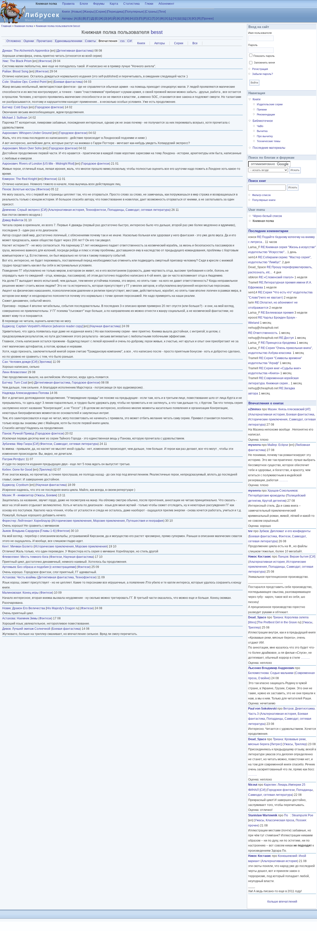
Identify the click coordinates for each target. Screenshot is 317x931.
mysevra (254, 445)
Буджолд (8, 326)
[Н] (131, 18)
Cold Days (21, 107)
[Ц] (170, 18)
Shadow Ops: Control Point (28, 82)
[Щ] (184, 18)
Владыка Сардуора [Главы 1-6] (33, 531)
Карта (114, 3)
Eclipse (283, 445)
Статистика (131, 3)
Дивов (6, 628)
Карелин (270, 784)
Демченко (9, 210)
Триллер (46, 469)
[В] (84, 18)
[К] (118, 18)
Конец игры (31, 592)
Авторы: (67, 18)
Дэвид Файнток (12, 220)
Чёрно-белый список (267, 216)
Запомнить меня (264, 62)
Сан (5, 362)
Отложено (13, 41)
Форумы (99, 3)
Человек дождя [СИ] (23, 362)
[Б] (80, 18)
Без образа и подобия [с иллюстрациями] (46, 567)
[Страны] (151, 11)
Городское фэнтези (49, 107)
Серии (178, 43)
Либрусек (42, 14)
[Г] (88, 18)
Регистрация (260, 68)
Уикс (5, 61)
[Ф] (162, 18)
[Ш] (179, 18)
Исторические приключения (72, 520)
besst (157, 32)
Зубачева (8, 444)
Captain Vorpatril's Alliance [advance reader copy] (49, 326)
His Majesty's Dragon (61, 608)
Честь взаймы (26, 577)
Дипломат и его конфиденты (290, 531)
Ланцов (283, 556)
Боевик (51, 495)
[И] (110, 18)
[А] (76, 18)
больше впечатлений (282, 901)
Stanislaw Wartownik (262, 815)
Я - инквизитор (23, 495)
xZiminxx (254, 409)
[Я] (199, 18)
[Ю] (194, 18)
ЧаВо (260, 126)
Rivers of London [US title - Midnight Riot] (46, 163)
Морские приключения (109, 520)
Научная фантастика (105, 326)
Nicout (252, 784)
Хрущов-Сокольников (282, 490)
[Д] (92, 18)
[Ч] (175, 18)
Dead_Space (257, 617)
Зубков (264, 531)
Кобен (6, 469)
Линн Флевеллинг (14, 372)
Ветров (288, 708)
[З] (105, 18)
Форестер (9, 520)
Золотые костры (23, 189)
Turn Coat (20, 382)
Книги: (66, 11)
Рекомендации (266, 114)
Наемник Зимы (27, 618)
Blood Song (20, 71)
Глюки (149, 3)
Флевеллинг (10, 557)
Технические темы (268, 141)
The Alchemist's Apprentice (32, 50)
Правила (68, 3)
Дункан (7, 50)
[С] (149, 18)
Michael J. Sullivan (14, 117)
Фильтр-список (261, 195)
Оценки (29, 41)
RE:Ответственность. (263, 333)
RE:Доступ (286, 338)
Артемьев (9, 567)
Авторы (159, 43)
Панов (6, 433)
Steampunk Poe (302, 815)
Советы (90, 41)
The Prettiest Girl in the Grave (277, 622)
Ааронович (10, 133)
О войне (263, 678)
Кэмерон (8, 179)
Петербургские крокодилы (266, 495)
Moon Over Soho (30, 148)
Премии (262, 109)
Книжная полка (46, 3)
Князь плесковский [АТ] (294, 409)
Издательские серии (270, 104)
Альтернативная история (66, 210)
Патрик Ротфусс (13, 459)
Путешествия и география (144, 520)
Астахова (8, 577)
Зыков (6, 531)
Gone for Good (22, 469)
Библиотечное (263, 121)
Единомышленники (68, 41)
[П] (140, 18)
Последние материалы (269, 148)
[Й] (114, 18)
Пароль (253, 44)
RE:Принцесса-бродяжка (278, 343)
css (122, 41)
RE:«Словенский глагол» (276, 277)
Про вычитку (265, 136)
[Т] (153, 18)
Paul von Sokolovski (262, 708)
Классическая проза (280, 820)
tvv (250, 531)
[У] (157, 18)
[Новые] (76, 11)
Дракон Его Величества (28, 608)
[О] (136, 18)
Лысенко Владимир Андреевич (271, 668)
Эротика (45, 362)
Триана (278, 617)
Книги (141, 43)
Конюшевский (287, 856)
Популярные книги (263, 199)
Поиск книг (257, 181)
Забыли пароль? (262, 73)
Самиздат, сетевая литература (148, 210)
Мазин (6, 495)
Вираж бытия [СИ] (302, 556)
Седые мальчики (281, 673)
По (287, 815)
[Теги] (162, 11)
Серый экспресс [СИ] (32, 210)
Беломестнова (258, 673)
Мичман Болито (21, 546)
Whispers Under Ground (35, 133)
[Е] (96, 18)
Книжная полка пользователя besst (58, 25)
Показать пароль (264, 55)
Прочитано (44, 41)
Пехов (6, 189)
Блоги (84, 3)
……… (283, 480)
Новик (6, 608)
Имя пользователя (260, 32)
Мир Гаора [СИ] (28, 444)
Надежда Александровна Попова (25, 393)
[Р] (145, 18)
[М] (127, 18)
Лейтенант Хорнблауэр (34, 520)
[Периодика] (115, 11)
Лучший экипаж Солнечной (31, 628)
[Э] (189, 18)
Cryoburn (22, 485)
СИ (129, 41)
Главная (6, 25)
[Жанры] (89, 11)
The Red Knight (26, 179)
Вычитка (262, 131)
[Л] (122, 18)
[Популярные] (134, 11)
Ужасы (40, 495)
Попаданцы (115, 210)
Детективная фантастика (75, 50)
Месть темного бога (34, 557)
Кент (5, 546)
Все (195, 43)
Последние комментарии (268, 231)
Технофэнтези (96, 210)
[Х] (166, 18)
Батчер (7, 107)
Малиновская (11, 592)
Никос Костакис (259, 556)
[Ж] (101, 18)
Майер (272, 445)
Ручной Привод (23, 433)
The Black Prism (21, 61)
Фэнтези (45, 61)
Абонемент (166, 3)
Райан (6, 71)
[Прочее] (207, 18)
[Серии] (100, 11)
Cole (5, 82)
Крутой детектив (274, 500)
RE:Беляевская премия (277, 312)
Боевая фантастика (68, 82)
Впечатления (108, 41)
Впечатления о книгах (266, 403)
